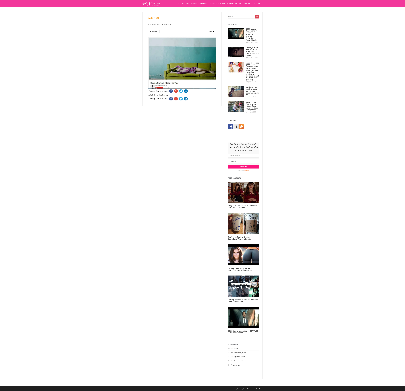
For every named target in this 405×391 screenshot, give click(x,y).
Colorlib (245, 389)
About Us (247, 4)
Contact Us (256, 4)
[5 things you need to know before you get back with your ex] (236, 91)
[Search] (257, 16)
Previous (154, 32)
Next (211, 32)
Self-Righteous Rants (234, 4)
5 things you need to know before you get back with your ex (252, 91)
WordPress (259, 389)
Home (178, 4)
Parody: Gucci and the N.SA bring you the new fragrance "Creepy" (252, 51)
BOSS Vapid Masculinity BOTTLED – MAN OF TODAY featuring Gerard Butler (251, 34)
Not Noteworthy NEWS (199, 4)
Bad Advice (185, 4)
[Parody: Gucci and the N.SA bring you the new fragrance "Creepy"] (236, 52)
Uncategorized (235, 365)
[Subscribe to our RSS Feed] (241, 126)
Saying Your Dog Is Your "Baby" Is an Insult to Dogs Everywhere (252, 106)
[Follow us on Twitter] (236, 126)
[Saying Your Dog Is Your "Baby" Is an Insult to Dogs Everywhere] (236, 106)
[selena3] (182, 62)
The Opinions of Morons (217, 4)
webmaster (167, 24)
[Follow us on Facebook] (230, 126)
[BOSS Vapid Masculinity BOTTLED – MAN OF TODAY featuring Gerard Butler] (236, 33)
